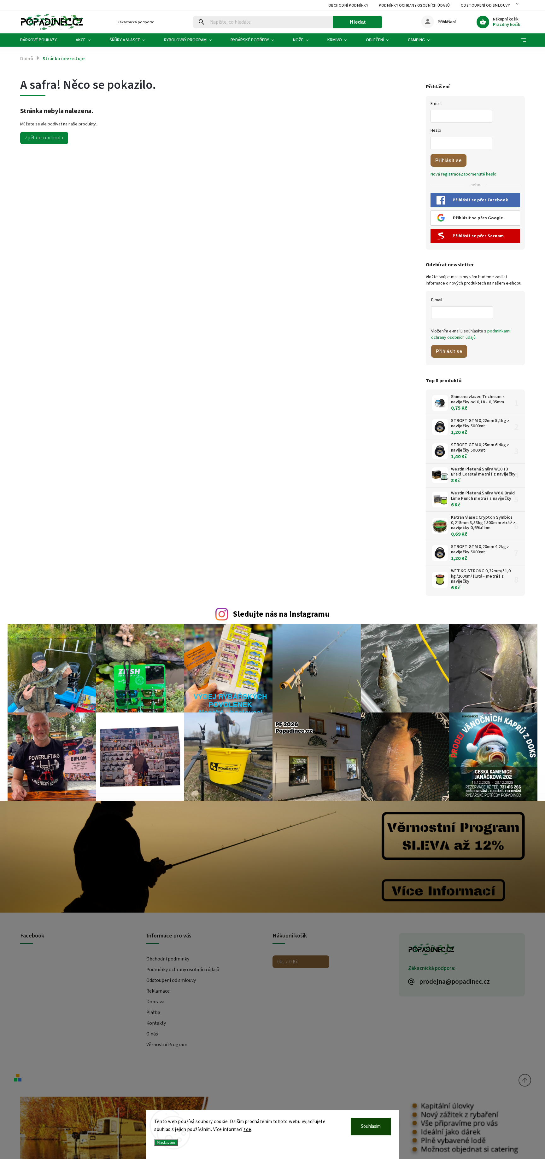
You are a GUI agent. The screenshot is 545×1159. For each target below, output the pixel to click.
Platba (153, 1012)
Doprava (155, 1001)
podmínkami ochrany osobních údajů (470, 334)
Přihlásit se (448, 160)
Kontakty (156, 1023)
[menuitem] (43, 40)
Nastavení (166, 1142)
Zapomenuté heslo (478, 174)
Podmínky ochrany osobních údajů (414, 5)
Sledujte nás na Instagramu (281, 614)
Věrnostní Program (166, 1044)
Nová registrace (446, 174)
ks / (287, 961)
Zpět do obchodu (44, 137)
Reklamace (158, 991)
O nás (152, 1033)
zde (247, 1129)
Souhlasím (371, 1126)
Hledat (358, 22)
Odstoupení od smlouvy (485, 5)
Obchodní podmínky (348, 5)
